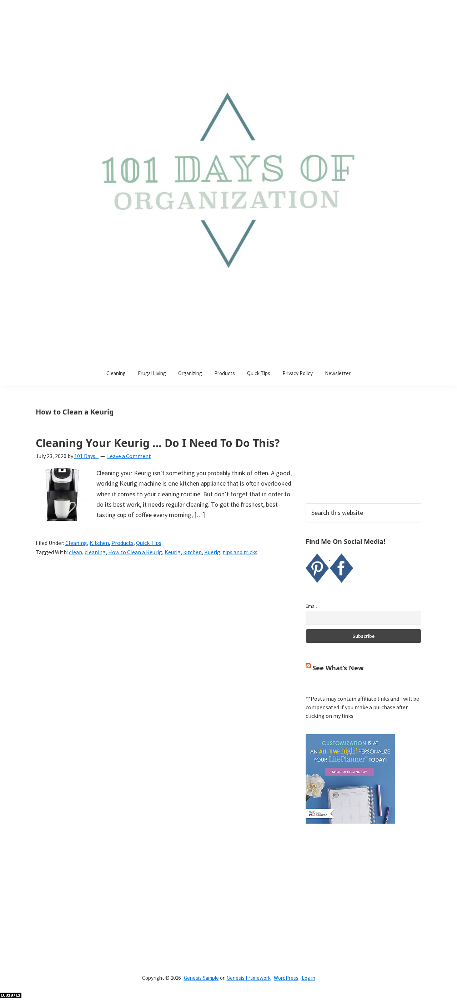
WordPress (286, 977)
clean (75, 552)
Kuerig (212, 552)
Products (122, 542)
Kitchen (99, 542)
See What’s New (337, 668)
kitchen (192, 552)
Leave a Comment (129, 456)
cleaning (95, 552)
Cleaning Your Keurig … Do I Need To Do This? (158, 443)
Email (311, 606)
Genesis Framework (249, 977)
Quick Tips (148, 542)
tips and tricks (240, 552)
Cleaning (76, 542)
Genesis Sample (201, 977)
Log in (308, 977)
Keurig (173, 552)
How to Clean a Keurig (135, 552)
